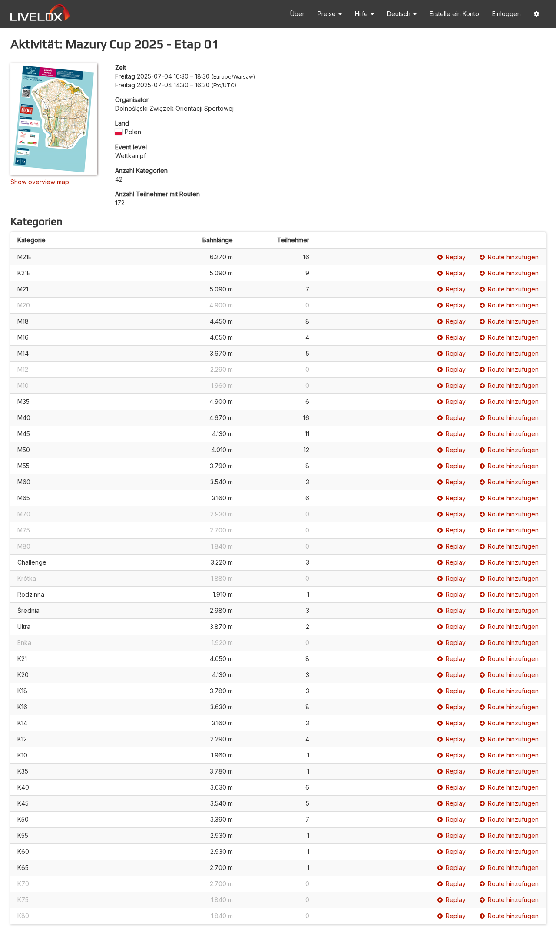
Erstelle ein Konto (454, 13)
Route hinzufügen (513, 257)
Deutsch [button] (399, 13)
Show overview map (39, 181)
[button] (536, 14)
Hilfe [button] (362, 13)
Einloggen (506, 13)
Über (297, 13)
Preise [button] (328, 13)
